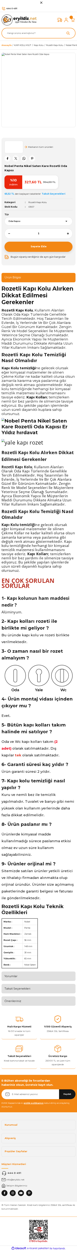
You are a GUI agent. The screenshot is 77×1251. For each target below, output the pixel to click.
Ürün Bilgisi (12, 277)
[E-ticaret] (38, 1248)
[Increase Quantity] (70, 233)
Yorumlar (10, 976)
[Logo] (20, 20)
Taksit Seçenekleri (17, 988)
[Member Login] (66, 20)
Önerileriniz (12, 1001)
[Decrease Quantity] (7, 233)
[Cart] (73, 20)
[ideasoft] (18, 1248)
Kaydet (67, 1094)
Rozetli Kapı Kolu (37, 202)
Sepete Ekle (39, 246)
